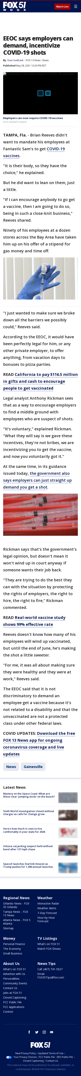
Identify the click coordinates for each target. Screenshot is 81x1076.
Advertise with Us (14, 974)
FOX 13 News (33, 60)
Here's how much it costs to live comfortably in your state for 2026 (24, 830)
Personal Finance (14, 944)
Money (9, 938)
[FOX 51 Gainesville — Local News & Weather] (14, 6)
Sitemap (8, 928)
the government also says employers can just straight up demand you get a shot (37, 480)
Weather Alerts (46, 908)
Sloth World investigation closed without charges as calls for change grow (28, 812)
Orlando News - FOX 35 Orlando (16, 905)
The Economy (12, 949)
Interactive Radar (48, 903)
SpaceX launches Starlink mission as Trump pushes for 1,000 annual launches (28, 865)
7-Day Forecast (47, 913)
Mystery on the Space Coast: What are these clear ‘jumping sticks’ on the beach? (29, 795)
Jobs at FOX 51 (12, 993)
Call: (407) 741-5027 (50, 969)
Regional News (16, 897)
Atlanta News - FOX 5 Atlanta (16, 921)
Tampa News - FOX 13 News (15, 913)
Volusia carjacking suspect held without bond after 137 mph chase (28, 847)
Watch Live (62, 6)
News (45, 60)
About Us (11, 963)
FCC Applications (13, 1007)
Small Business (12, 953)
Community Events (15, 983)
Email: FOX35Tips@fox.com (50, 975)
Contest (8, 1011)
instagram (44, 1032)
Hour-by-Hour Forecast (46, 919)
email (52, 1032)
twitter (37, 1032)
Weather (45, 897)
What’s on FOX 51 (48, 944)
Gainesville (33, 766)
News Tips (46, 963)
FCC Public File (12, 1002)
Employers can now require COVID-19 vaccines (33, 118)
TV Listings (47, 938)
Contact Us (10, 988)
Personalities (11, 978)
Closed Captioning (14, 997)
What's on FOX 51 (14, 969)
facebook (29, 1032)
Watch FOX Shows (49, 949)
